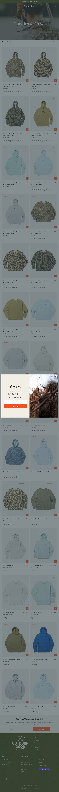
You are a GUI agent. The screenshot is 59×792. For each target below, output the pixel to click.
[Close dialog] (55, 376)
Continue (15, 406)
